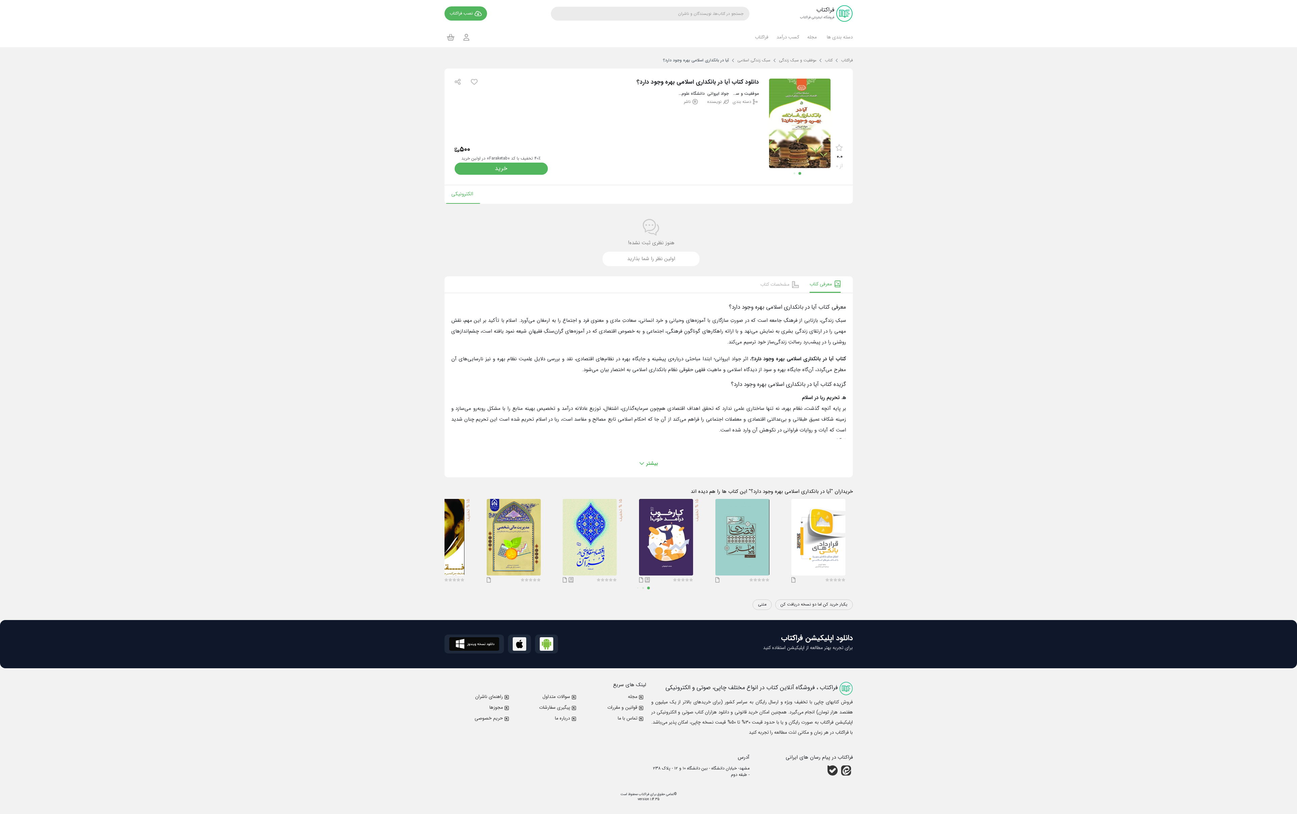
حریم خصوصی (489, 718)
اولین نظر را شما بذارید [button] (651, 259)
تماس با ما (627, 718)
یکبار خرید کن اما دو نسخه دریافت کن (814, 604)
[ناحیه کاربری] (466, 37)
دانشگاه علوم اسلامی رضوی (691, 94)
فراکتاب (643, 794)
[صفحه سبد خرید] (450, 37)
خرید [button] (501, 168)
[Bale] (833, 770)
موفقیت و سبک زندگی (745, 94)
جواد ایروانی (718, 94)
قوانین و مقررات (622, 707)
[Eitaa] (846, 770)
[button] (839, 37)
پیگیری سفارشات (554, 707)
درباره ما (562, 718)
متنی (762, 604)
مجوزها (496, 707)
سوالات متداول (556, 696)
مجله (632, 696)
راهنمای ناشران (489, 696)
